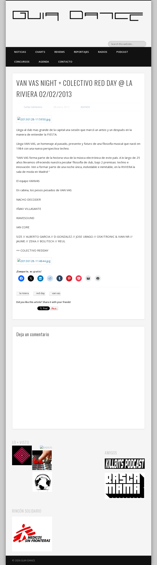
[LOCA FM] (22, 456)
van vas (56, 293)
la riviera (24, 293)
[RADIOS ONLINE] (42, 482)
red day (40, 293)
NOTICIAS (20, 52)
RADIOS (102, 52)
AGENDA (44, 61)
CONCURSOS (21, 61)
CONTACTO (65, 61)
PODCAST (122, 52)
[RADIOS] (46, 448)
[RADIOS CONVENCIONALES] (42, 460)
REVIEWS (59, 52)
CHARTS (40, 52)
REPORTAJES (81, 52)
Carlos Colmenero (33, 107)
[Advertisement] (78, 458)
